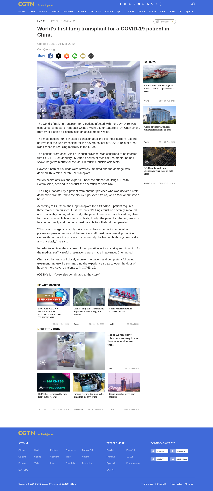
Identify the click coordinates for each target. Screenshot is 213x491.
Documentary (133, 463)
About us (189, 484)
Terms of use (147, 484)
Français (110, 457)
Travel (131, 12)
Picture (152, 12)
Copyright (161, 484)
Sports (120, 12)
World (42, 12)
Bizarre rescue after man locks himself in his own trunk (88, 395)
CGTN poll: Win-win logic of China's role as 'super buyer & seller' (159, 88)
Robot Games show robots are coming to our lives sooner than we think (123, 339)
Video (163, 12)
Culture (109, 12)
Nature (141, 12)
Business (68, 12)
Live (172, 12)
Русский (110, 463)
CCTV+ (110, 470)
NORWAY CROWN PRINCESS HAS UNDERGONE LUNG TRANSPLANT (49, 313)
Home (21, 12)
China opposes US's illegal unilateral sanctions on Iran (157, 128)
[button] (43, 111)
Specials (190, 12)
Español (130, 450)
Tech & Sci (95, 12)
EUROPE (23, 470)
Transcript (87, 463)
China (32, 12)
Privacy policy (176, 484)
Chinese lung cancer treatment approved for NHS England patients (89, 311)
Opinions (81, 12)
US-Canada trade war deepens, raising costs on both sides (158, 171)
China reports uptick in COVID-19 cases (120, 310)
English (110, 450)
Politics (55, 12)
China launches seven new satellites (122, 395)
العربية (129, 457)
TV (180, 12)
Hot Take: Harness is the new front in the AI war (52, 395)
